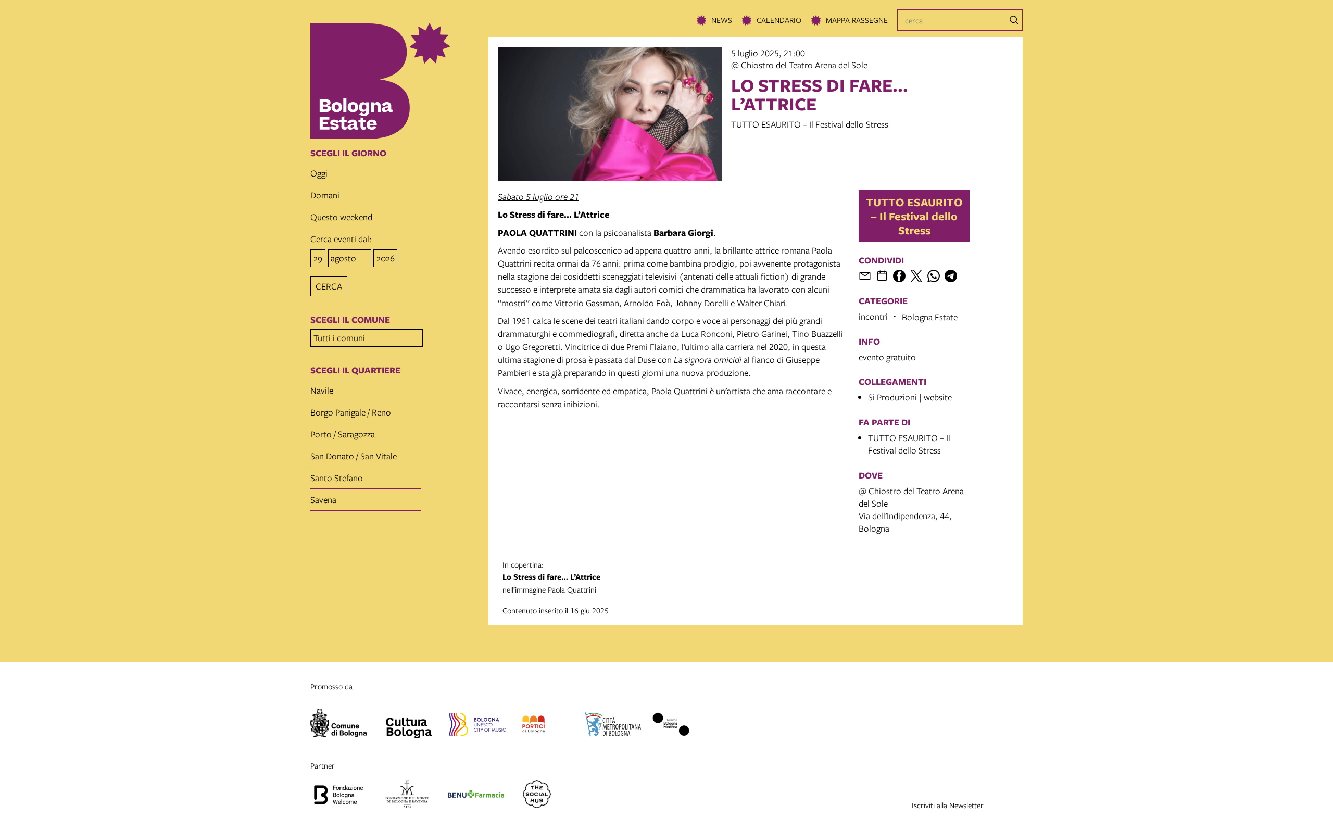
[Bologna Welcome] (338, 795)
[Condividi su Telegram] (951, 276)
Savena (323, 500)
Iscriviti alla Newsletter (948, 805)
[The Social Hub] (537, 795)
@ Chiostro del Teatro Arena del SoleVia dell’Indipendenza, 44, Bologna (911, 509)
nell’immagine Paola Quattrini (551, 577)
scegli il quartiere (355, 370)
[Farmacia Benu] (476, 795)
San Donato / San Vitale (353, 456)
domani (324, 195)
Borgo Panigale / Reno (350, 412)
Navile (321, 390)
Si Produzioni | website (910, 397)
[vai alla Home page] (396, 81)
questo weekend (341, 217)
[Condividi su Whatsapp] (933, 276)
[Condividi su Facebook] (899, 276)
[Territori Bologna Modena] (670, 725)
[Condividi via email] (865, 276)
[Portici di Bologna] (533, 725)
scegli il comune (350, 319)
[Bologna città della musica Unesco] (477, 725)
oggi (319, 173)
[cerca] (1014, 20)
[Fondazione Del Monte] (407, 795)
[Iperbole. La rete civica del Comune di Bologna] (342, 724)
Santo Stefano (336, 478)
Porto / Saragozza (342, 434)
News (721, 20)
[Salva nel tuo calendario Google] (882, 276)
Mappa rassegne (857, 20)
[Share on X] (916, 276)
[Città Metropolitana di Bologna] (613, 725)
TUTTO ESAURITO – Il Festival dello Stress (914, 215)
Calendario (779, 20)
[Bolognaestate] (409, 721)
